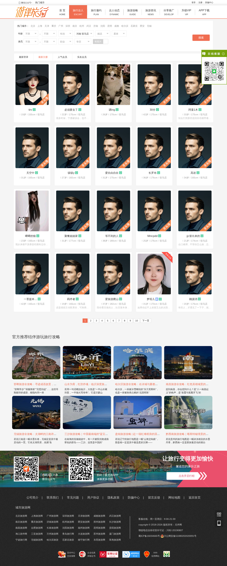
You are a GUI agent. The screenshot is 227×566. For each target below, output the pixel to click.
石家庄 (134, 26)
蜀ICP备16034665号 (149, 536)
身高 (20, 41)
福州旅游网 (84, 527)
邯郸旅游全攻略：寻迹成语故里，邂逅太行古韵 (42, 384)
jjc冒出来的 (193, 235)
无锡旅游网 (37, 539)
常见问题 (73, 497)
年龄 (20, 33)
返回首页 (195, 497)
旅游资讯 (150, 12)
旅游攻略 (132, 12)
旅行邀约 (96, 12)
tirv (30, 109)
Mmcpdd (152, 235)
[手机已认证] (34, 109)
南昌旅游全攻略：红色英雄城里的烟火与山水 (192, 384)
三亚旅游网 (37, 533)
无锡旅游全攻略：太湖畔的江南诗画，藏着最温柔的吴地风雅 (50, 434)
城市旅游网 (22, 507)
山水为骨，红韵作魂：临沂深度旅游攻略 (88, 384)
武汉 (88, 26)
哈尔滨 (124, 26)
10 (136, 320)
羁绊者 (71, 299)
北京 (33, 26)
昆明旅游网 (99, 527)
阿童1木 (193, 109)
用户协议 (93, 497)
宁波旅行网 (21, 539)
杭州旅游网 (68, 521)
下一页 (145, 320)
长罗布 (153, 172)
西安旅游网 (84, 521)
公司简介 (32, 497)
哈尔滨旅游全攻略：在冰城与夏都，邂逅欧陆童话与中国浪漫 (151, 384)
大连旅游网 (84, 533)
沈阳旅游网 (68, 527)
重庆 (54, 26)
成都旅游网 (99, 516)
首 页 (62, 12)
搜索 (201, 37)
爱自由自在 (111, 172)
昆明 (109, 26)
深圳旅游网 (68, 516)
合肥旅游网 (37, 527)
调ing (112, 109)
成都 (116, 26)
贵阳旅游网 (115, 527)
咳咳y (71, 172)
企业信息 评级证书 (91, 554)
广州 (60, 26)
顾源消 (193, 299)
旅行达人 (78, 12)
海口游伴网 (21, 533)
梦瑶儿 (151, 299)
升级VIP (186, 12)
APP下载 (204, 12)
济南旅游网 (52, 521)
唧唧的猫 (30, 235)
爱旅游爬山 (111, 299)
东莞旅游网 (99, 539)
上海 (40, 26)
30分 (152, 109)
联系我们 (53, 497)
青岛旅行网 (68, 533)
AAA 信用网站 (155, 554)
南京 (74, 26)
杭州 (81, 26)
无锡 (149, 26)
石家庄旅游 (68, 539)
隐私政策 (113, 497)
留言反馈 (154, 497)
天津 (47, 26)
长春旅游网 (52, 527)
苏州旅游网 (99, 533)
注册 (200, 2)
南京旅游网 (21, 521)
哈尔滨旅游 (52, 539)
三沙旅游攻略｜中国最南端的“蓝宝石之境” (89, 434)
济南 (95, 26)
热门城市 (40, 2)
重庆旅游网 (37, 521)
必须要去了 (71, 109)
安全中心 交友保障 (71, 554)
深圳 (67, 26)
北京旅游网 (21, 516)
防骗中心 (209, 2)
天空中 (30, 172)
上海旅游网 (37, 516)
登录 (194, 2)
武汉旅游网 (115, 516)
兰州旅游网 (52, 533)
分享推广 (169, 12)
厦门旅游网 (115, 533)
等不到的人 (111, 235)
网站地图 (174, 497)
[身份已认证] (156, 298)
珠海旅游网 (115, 539)
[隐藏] (223, 53)
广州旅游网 (52, 516)
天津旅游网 (84, 516)
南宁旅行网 (84, 539)
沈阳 (102, 26)
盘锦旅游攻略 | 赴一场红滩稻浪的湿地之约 (140, 434)
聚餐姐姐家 (71, 235)
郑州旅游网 (99, 521)
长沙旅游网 (115, 521)
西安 (142, 26)
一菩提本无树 (30, 299)
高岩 (193, 172)
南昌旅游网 (21, 527)
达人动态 (114, 12)
